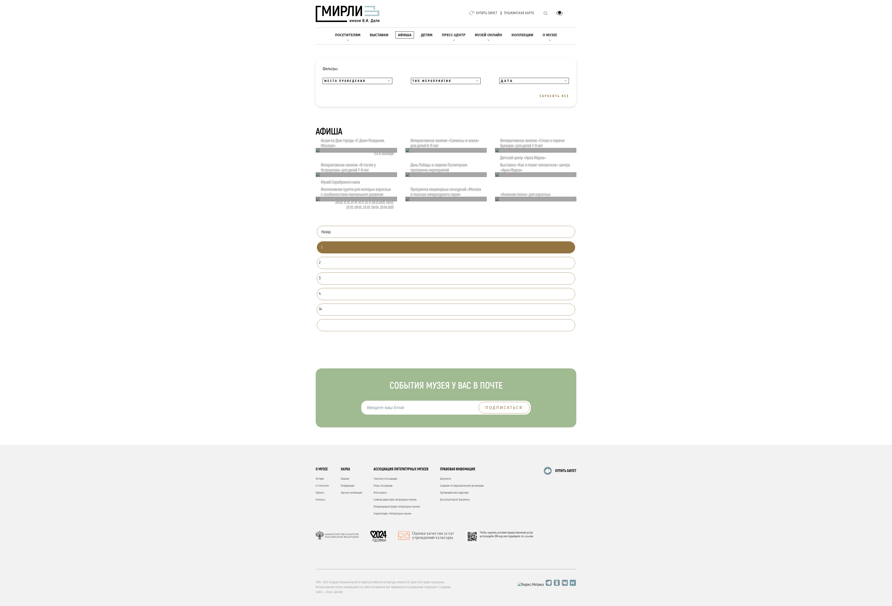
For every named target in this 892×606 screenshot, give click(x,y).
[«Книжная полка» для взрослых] (535, 200)
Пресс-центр (454, 35)
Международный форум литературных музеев (397, 506)
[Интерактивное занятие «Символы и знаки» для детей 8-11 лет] (446, 151)
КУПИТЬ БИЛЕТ (565, 470)
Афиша (404, 35)
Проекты (320, 493)
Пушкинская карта (519, 13)
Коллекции (522, 35)
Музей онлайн (488, 35)
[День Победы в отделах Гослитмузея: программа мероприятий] (446, 176)
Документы (445, 479)
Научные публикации (351, 493)
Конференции (347, 486)
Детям (427, 35)
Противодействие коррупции (454, 493)
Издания (345, 479)
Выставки (379, 35)
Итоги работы (380, 493)
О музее (550, 35)
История (320, 479)
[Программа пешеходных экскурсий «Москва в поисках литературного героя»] (446, 200)
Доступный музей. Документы (455, 499)
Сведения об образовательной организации (462, 486)
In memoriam (322, 486)
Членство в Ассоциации (385, 479)
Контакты (320, 499)
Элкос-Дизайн (334, 592)
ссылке (529, 536)
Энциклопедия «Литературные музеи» (393, 513)
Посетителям (348, 35)
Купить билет (487, 13)
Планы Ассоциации (383, 486)
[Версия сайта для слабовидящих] (559, 13)
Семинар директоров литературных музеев (395, 499)
